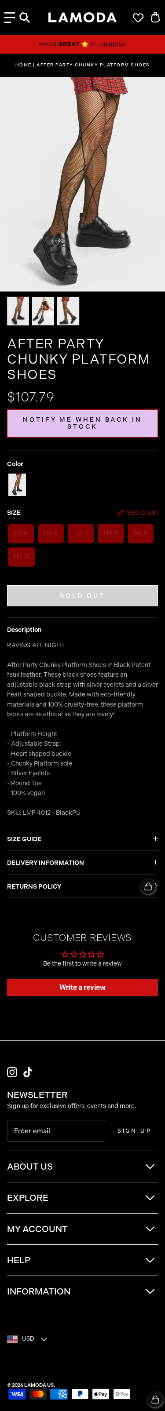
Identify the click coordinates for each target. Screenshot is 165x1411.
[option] (82, 184)
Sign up (134, 1131)
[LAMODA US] (82, 17)
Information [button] (38, 1291)
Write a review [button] (82, 987)
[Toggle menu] (9, 17)
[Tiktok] (28, 1072)
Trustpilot (112, 44)
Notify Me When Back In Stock (82, 423)
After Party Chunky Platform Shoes (93, 65)
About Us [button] (30, 1166)
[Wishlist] (136, 17)
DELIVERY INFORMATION (45, 863)
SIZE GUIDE (24, 839)
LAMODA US (39, 1385)
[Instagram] (12, 1072)
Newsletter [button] (37, 1095)
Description (24, 630)
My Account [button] (37, 1229)
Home (23, 65)
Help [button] (18, 1260)
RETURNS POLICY (34, 886)
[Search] (29, 17)
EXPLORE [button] (27, 1197)
